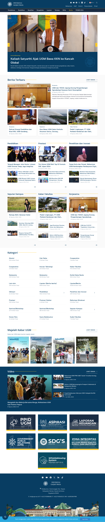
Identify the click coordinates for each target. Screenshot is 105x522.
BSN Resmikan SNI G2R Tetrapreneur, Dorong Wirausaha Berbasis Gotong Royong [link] (57, 179)
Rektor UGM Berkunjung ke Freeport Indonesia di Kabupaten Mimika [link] (80, 385)
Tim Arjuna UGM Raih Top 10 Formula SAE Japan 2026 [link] (51, 165)
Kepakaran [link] (42, 127)
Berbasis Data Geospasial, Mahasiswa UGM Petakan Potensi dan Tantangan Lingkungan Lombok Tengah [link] (88, 172)
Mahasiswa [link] (69, 6)
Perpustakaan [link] (88, 6)
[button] (50, 50)
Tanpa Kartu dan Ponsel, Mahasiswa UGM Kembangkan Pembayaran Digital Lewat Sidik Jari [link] (83, 165)
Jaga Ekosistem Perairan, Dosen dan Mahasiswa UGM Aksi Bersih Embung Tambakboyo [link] (57, 226)
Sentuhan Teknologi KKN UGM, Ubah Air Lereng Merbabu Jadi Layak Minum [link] (26, 224)
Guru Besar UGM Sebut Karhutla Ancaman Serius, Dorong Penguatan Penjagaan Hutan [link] (51, 130)
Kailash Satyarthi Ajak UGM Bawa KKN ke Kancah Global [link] (42, 60)
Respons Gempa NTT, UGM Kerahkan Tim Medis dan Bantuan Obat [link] (26, 234)
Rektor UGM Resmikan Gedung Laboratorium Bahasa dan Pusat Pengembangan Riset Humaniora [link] (56, 236)
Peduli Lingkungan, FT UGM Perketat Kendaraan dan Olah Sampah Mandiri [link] (80, 130)
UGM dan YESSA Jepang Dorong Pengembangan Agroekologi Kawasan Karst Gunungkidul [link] (70, 89)
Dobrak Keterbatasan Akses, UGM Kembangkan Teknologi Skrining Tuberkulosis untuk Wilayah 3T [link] (88, 179)
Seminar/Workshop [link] (15, 55)
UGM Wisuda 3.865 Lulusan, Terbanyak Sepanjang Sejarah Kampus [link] (27, 179)
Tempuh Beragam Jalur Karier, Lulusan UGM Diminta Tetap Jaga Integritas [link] (21, 165)
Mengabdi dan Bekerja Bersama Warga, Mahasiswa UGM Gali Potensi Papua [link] (29, 403)
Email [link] (96, 6)
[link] (17, 4)
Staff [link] (75, 6)
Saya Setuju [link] (85, 519)
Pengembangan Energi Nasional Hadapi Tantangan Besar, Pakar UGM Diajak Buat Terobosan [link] (87, 236)
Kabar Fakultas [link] (73, 127)
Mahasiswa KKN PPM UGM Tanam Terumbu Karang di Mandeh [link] (80, 376)
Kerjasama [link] (54, 85)
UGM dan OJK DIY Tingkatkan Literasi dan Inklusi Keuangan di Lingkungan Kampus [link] (87, 226)
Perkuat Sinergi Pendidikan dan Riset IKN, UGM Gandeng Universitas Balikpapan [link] (20, 130)
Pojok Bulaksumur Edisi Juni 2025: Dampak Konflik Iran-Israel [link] (79, 394)
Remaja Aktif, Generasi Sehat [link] (19, 215)
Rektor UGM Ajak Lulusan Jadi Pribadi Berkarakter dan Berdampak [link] (26, 172)
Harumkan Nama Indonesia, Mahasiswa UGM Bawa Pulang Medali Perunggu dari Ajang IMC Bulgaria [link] (57, 172)
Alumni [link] (80, 6)
